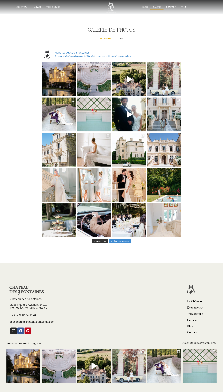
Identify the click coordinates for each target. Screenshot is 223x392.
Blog (190, 326)
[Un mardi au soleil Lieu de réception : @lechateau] (94, 114)
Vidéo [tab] (120, 38)
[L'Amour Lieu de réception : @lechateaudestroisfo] (129, 185)
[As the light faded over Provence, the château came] (59, 79)
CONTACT (171, 7)
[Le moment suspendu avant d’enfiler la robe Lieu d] (94, 185)
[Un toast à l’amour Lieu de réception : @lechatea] (59, 220)
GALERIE (157, 7)
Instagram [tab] (105, 38)
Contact (192, 332)
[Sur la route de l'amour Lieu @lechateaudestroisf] (129, 150)
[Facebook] (20, 331)
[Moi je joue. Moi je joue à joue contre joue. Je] (129, 114)
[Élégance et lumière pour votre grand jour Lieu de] (59, 185)
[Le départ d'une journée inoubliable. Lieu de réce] (94, 220)
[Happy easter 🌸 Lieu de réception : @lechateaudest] (59, 150)
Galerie (192, 320)
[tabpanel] (111, 146)
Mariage (37, 7)
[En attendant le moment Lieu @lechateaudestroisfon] (94, 150)
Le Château (194, 301)
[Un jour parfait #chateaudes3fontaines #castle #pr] (164, 114)
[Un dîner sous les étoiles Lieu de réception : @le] (129, 220)
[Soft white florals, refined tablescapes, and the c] (94, 79)
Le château (21, 7)
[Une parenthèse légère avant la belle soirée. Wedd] (164, 185)
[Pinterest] (28, 331)
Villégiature (53, 7)
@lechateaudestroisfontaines (199, 343)
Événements (195, 307)
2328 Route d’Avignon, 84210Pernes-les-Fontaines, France (28, 306)
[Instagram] (13, 331)
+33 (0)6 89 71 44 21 (23, 314)
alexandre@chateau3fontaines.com (32, 321)
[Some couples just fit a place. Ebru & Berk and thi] (129, 79)
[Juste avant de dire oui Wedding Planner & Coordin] (164, 220)
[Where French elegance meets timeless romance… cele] (164, 79)
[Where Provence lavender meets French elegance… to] (59, 114)
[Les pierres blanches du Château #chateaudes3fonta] (164, 150)
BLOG (145, 7)
